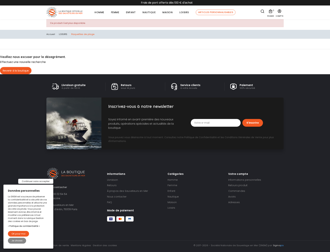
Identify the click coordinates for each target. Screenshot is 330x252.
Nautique (173, 196)
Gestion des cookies (105, 245)
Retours (112, 185)
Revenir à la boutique (16, 70)
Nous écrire (53, 198)
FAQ (109, 202)
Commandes (236, 191)
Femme (172, 185)
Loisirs (171, 207)
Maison (172, 202)
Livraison (112, 180)
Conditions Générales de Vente (243, 137)
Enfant (171, 191)
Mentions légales (81, 245)
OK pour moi (18, 233)
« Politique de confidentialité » (24, 226)
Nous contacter (117, 196)
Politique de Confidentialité (200, 137)
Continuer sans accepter (36, 181)
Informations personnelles (244, 180)
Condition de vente (57, 245)
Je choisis (17, 240)
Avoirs (232, 196)
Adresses (234, 202)
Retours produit (238, 185)
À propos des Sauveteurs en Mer (127, 191)
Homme (173, 180)
